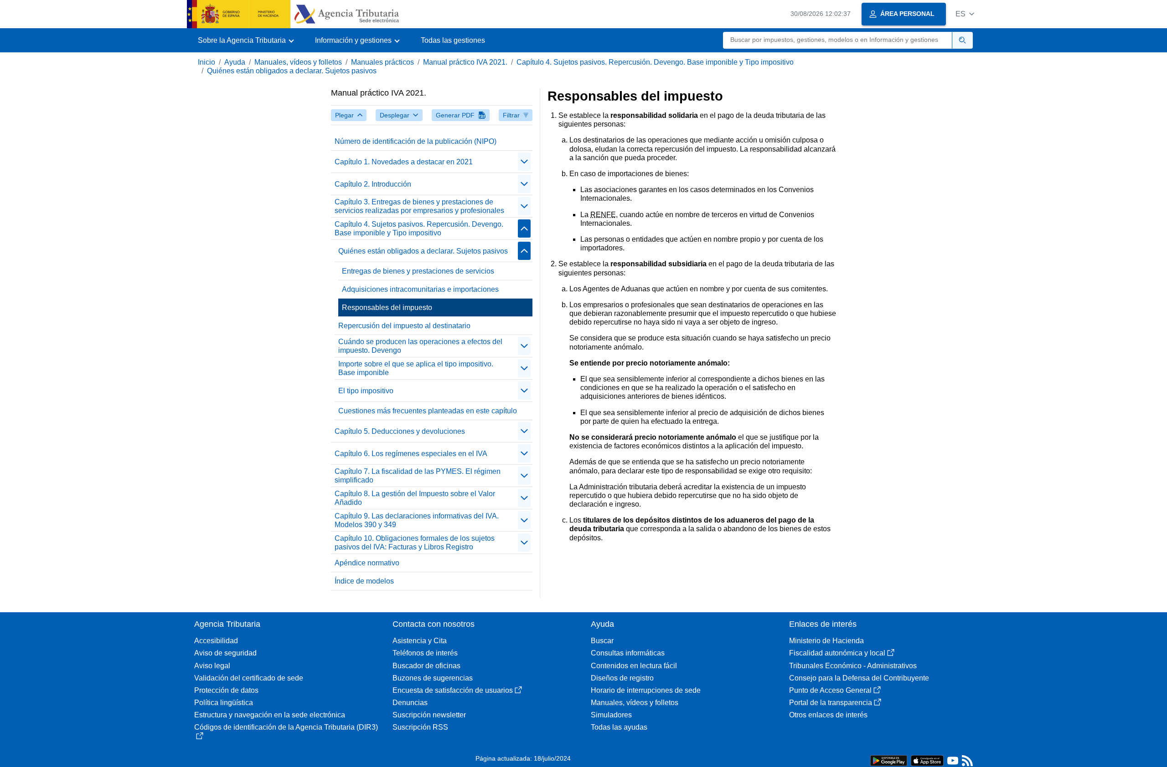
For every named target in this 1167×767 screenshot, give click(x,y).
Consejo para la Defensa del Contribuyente (859, 678)
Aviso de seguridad (225, 653)
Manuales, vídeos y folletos (298, 62)
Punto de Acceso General (830, 690)
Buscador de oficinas (426, 666)
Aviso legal (212, 666)
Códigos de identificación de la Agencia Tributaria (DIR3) (286, 727)
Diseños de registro (622, 678)
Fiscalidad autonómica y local (837, 653)
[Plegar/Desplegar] (524, 161)
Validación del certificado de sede (248, 678)
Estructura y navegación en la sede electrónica (269, 715)
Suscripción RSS (420, 727)
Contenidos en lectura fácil (634, 666)
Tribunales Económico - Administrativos (853, 666)
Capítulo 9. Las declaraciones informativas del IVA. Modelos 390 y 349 (417, 520)
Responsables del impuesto (387, 307)
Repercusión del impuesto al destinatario (404, 326)
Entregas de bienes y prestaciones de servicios (418, 271)
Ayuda (234, 62)
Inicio (206, 62)
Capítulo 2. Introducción (373, 184)
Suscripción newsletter (429, 715)
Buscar (602, 641)
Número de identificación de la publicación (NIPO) (415, 141)
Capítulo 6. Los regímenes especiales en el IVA (411, 453)
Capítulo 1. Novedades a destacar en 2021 (404, 162)
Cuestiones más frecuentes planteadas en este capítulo (427, 411)
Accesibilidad (216, 641)
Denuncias (410, 702)
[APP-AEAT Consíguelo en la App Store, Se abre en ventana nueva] (927, 760)
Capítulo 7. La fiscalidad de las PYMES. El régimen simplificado (418, 475)
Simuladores (611, 715)
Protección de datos (226, 690)
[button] (965, 14)
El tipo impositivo (365, 391)
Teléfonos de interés (425, 653)
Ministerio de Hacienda (826, 641)
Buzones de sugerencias (432, 678)
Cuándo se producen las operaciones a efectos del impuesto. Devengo (420, 346)
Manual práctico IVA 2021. (465, 62)
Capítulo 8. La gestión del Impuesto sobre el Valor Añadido (415, 498)
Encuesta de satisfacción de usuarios (452, 690)
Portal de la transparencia (830, 702)
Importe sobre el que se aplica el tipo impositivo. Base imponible (415, 368)
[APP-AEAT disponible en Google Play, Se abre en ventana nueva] (888, 760)
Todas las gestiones (453, 40)
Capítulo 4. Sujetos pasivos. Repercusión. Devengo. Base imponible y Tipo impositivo (655, 62)
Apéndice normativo (367, 563)
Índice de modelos (364, 581)
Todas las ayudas (619, 727)
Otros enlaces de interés (828, 715)
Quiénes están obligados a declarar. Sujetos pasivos (292, 71)
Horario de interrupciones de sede (646, 690)
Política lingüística (223, 702)
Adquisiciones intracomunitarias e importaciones (420, 289)
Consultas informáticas (628, 653)
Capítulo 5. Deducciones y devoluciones (400, 431)
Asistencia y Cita (419, 641)
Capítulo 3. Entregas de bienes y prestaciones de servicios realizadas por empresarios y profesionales (419, 206)
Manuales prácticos (382, 62)
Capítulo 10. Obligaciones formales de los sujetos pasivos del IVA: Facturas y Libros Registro (415, 542)
